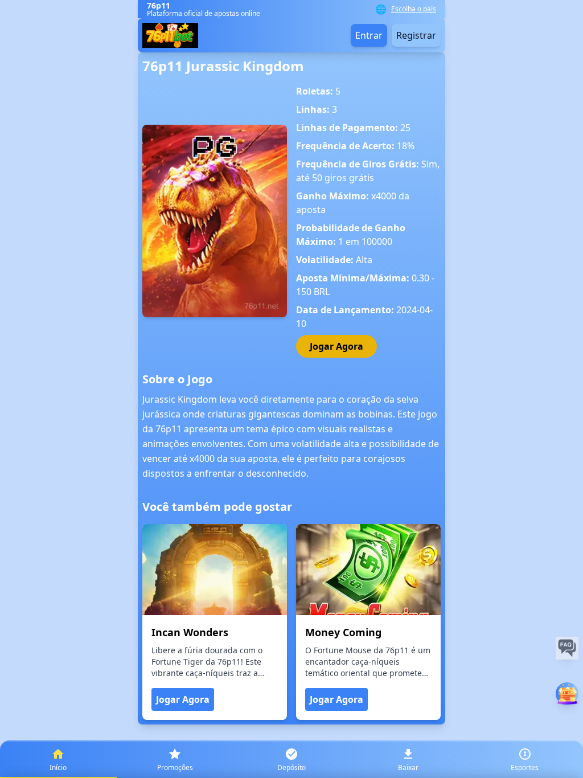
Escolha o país (413, 9)
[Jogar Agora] (567, 693)
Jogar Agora (336, 346)
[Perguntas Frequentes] (567, 648)
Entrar (369, 35)
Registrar (416, 35)
